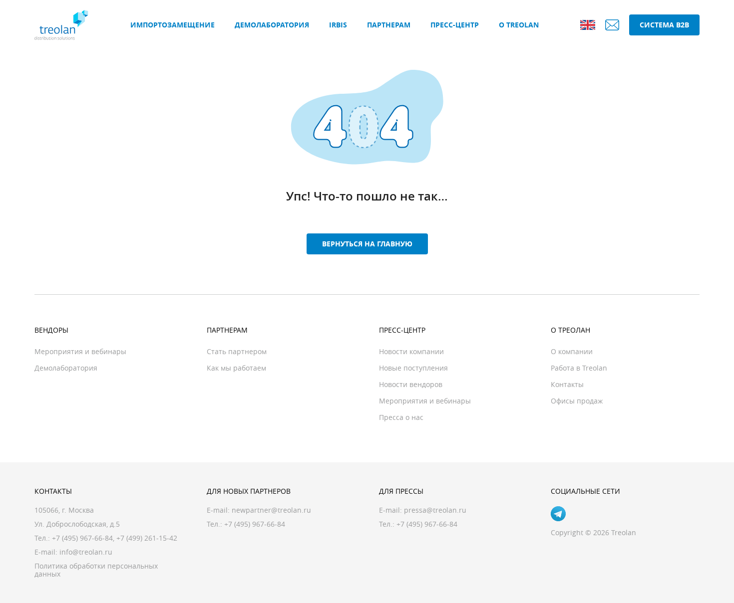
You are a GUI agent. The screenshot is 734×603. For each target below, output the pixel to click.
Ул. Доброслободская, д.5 (77, 524)
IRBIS (338, 24)
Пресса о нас (401, 417)
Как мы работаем (236, 368)
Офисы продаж (577, 400)
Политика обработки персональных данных (96, 570)
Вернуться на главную (367, 243)
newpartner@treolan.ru (271, 510)
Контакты (567, 384)
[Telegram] (558, 513)
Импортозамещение (172, 24)
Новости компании (411, 351)
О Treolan (519, 24)
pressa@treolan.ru (435, 510)
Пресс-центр (454, 24)
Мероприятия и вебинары (80, 351)
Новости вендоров (410, 384)
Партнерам (388, 24)
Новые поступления (413, 368)
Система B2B (664, 24)
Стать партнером (237, 351)
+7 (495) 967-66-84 (82, 538)
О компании (572, 351)
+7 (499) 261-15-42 (146, 538)
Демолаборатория (272, 24)
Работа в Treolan (579, 368)
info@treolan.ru (85, 552)
